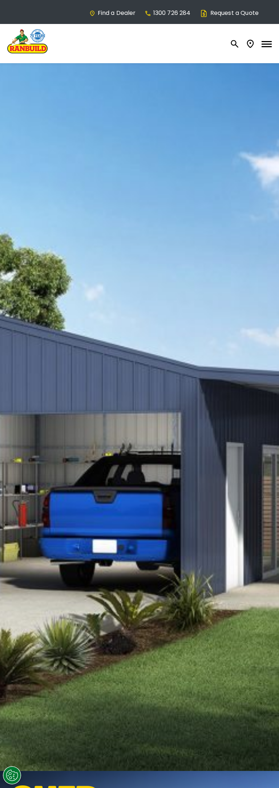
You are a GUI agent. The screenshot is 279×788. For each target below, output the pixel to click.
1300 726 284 (172, 13)
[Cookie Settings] (12, 775)
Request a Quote (234, 13)
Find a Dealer (117, 13)
